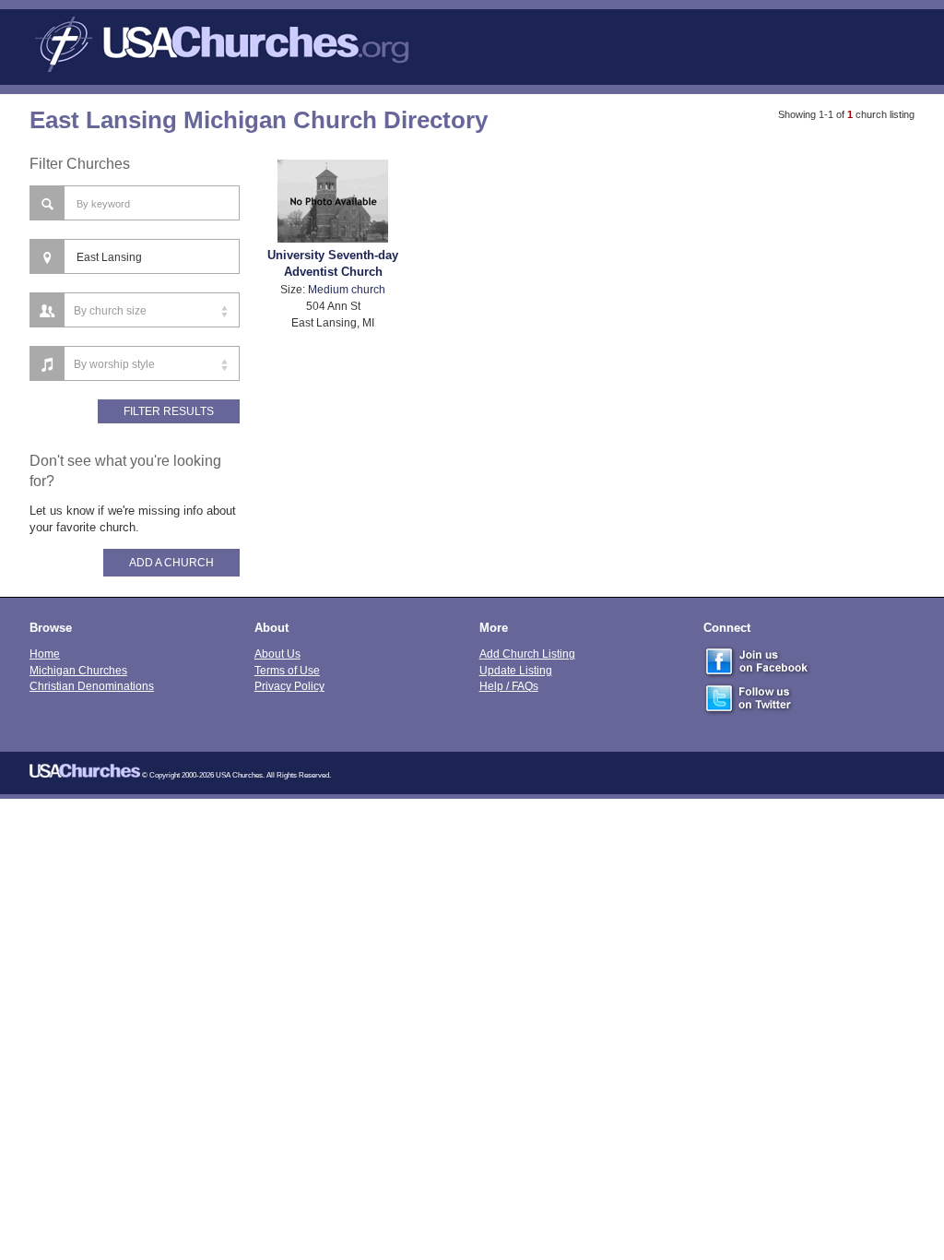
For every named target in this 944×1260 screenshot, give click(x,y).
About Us (277, 654)
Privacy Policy (289, 686)
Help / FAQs (508, 686)
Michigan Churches (78, 670)
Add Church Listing (527, 654)
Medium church (346, 289)
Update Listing (515, 670)
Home (45, 654)
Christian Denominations (92, 686)
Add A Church (171, 562)
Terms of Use (287, 670)
